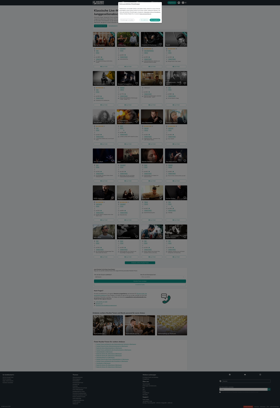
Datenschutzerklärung (145, 14)
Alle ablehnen (144, 20)
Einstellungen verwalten (127, 20)
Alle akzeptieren (155, 20)
